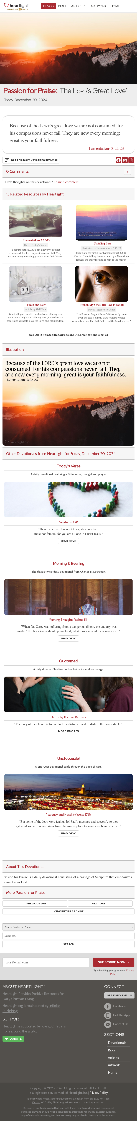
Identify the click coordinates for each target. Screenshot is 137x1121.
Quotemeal (68, 661)
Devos (48, 6)
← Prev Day (35, 903)
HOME (115, 6)
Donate (13, 1039)
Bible (62, 6)
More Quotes (68, 731)
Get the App (121, 1015)
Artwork (98, 6)
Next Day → (100, 903)
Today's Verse (68, 466)
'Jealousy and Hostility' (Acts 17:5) (68, 814)
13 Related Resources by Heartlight (35, 194)
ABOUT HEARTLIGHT (23, 986)
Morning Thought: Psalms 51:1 (68, 619)
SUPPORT (11, 1019)
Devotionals (117, 1043)
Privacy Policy (99, 1093)
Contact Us (120, 1024)
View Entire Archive (68, 911)
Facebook (119, 1006)
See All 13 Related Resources (68, 335)
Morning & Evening (68, 563)
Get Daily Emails (119, 995)
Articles (78, 6)
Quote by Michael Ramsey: (68, 717)
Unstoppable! (68, 758)
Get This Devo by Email (34, 159)
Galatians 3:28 (68, 522)
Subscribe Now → (114, 962)
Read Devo (68, 541)
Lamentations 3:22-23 (106, 148)
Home (112, 1072)
